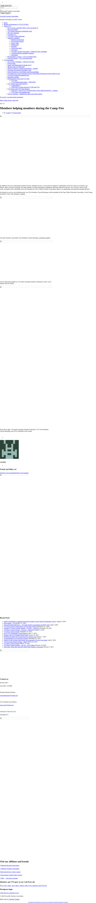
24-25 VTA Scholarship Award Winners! (16, 633)
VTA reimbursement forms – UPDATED (23, 82)
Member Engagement (17, 40)
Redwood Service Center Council (10, 872)
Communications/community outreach (22, 53)
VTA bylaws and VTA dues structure (19, 89)
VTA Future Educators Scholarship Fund (20, 31)
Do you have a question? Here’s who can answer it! (23, 28)
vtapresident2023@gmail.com (9, 695)
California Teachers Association (9, 868)
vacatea (8, 113)
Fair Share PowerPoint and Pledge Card (19, 70)
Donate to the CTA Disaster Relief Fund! (16, 635)
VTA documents (9, 60)
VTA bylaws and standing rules (20, 92)
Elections (14, 46)
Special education (16, 48)
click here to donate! (12, 878)
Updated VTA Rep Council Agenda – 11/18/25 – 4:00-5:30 (21, 628)
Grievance (14, 50)
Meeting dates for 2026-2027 (16, 67)
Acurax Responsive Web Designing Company (56, 902)
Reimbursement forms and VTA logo (18, 79)
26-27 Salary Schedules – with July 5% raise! (21, 62)
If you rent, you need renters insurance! (11, 97)
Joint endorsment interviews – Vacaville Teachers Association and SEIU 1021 (27, 625)
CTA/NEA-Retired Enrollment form (18, 75)
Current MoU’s (15, 85)
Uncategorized (16, 113)
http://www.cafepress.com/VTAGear (36, 885)
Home (5, 23)
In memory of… (12, 34)
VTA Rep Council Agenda (12, 631)
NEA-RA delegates (13, 33)
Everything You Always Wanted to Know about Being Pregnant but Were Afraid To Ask (34, 73)
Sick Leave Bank (13, 29)
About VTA (7, 26)
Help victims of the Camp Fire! (9, 100)
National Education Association (9, 865)
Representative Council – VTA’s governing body (22, 56)
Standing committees (14, 38)
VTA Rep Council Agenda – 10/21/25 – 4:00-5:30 (19, 630)
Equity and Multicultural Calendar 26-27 (20, 65)
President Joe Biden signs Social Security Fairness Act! (20, 637)
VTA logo (14, 80)
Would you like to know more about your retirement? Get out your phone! (26, 640)
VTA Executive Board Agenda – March (15, 642)
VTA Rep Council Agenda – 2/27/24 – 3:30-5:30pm (19, 645)
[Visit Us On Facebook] (7, 473)
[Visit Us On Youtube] (21, 473)
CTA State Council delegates (16, 36)
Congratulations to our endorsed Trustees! (16, 638)
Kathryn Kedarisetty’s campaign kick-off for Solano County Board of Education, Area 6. (30, 621)
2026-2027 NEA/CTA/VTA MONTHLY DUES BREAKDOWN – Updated (34, 90)
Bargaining (14, 55)
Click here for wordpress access (9, 893)
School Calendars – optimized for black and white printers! (25, 94)
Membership (15, 45)
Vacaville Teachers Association (9, 16)
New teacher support (17, 41)
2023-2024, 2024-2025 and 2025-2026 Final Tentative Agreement (23, 647)
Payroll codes (11, 63)
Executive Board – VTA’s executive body (20, 58)
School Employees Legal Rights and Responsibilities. (23, 72)
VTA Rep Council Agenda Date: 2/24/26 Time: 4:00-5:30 (21, 626)
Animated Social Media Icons (35, 902)
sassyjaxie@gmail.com (7, 705)
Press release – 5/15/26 (10, 623)
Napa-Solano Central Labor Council (11, 875)
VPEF (2, 878)
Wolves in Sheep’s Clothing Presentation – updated (23, 68)
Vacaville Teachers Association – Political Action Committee (29, 51)
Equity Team (15, 43)
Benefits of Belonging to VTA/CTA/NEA (16, 24)
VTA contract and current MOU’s (17, 84)
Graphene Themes (14, 899)
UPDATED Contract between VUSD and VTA (25, 87)
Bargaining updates (13, 77)
